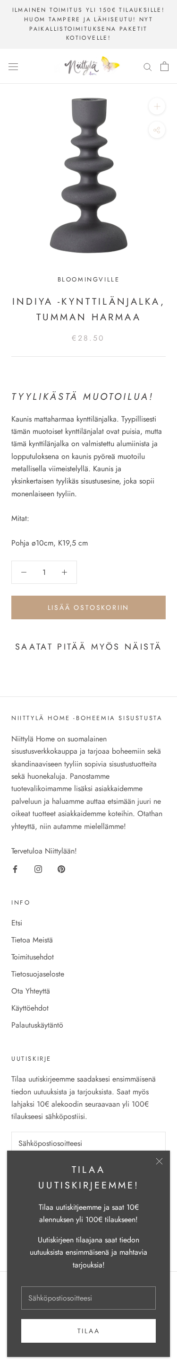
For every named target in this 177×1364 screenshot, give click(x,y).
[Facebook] (15, 868)
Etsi (16, 922)
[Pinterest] (61, 868)
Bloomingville (89, 279)
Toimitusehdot (32, 956)
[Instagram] (38, 868)
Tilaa (88, 1331)
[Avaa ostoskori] (164, 66)
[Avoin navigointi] (13, 66)
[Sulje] (159, 1161)
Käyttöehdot (30, 1008)
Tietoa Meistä (32, 939)
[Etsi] (147, 66)
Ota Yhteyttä (30, 991)
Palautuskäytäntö (37, 1025)
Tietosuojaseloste (37, 973)
